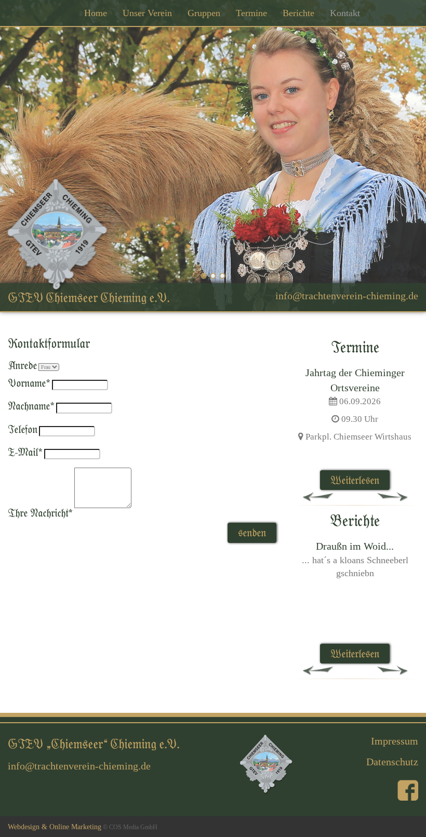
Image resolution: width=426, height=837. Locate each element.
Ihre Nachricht (40, 512)
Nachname (31, 405)
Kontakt (345, 13)
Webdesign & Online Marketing (54, 826)
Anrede (22, 364)
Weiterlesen (354, 479)
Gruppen (204, 13)
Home (95, 13)
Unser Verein (147, 13)
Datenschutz (392, 761)
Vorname (29, 382)
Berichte (298, 13)
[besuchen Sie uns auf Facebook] (407, 790)
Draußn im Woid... (355, 546)
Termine (251, 13)
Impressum (394, 741)
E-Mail (25, 451)
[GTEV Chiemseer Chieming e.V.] (58, 234)
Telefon (22, 428)
